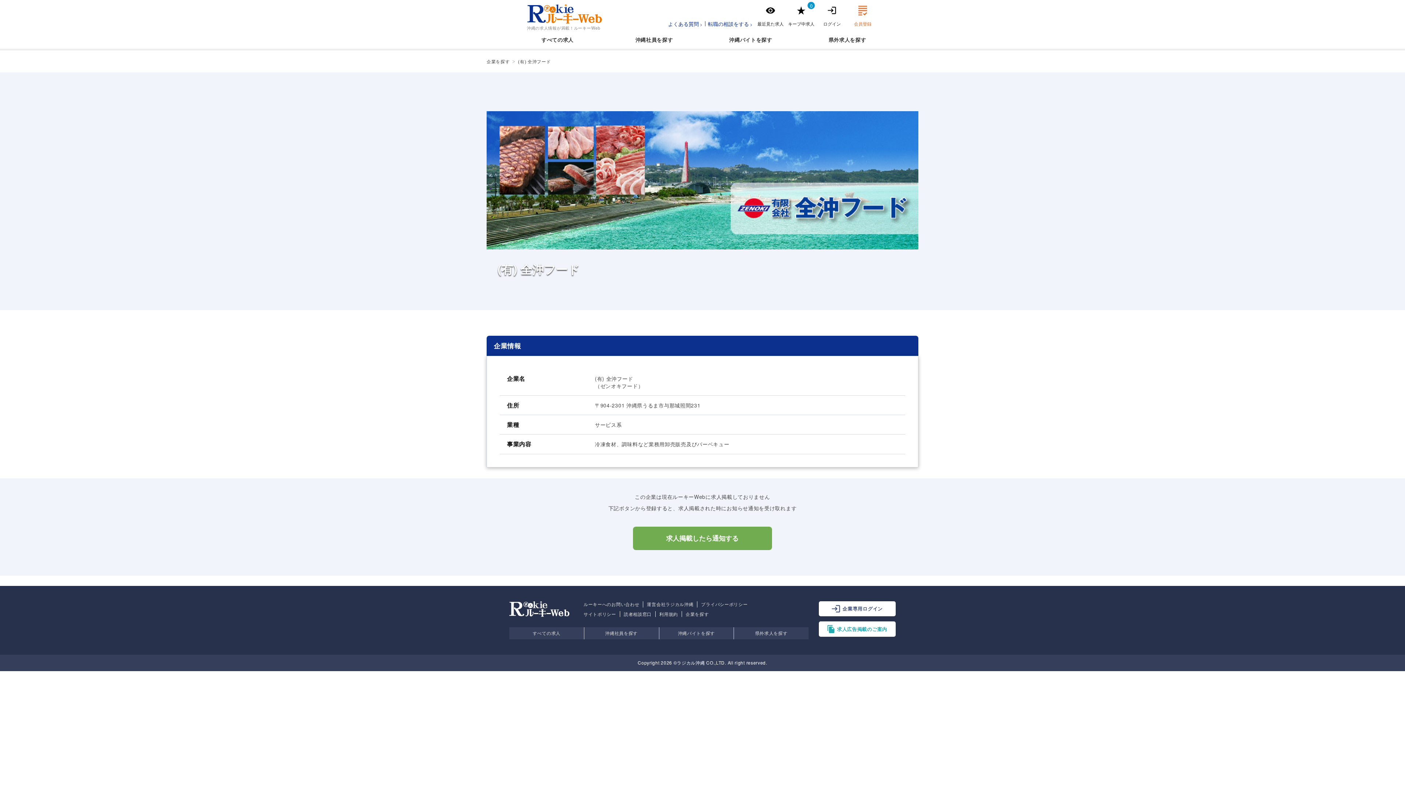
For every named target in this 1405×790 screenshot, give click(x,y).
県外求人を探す (771, 633)
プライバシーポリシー (724, 604)
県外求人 (839, 39)
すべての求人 (558, 39)
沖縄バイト (742, 39)
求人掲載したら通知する (702, 538)
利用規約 (668, 614)
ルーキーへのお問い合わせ (611, 604)
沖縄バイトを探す (696, 633)
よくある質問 (683, 23)
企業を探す (697, 614)
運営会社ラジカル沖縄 (670, 604)
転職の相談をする (728, 23)
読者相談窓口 (638, 614)
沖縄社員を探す (621, 633)
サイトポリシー (600, 614)
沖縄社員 (646, 39)
